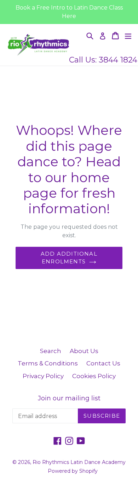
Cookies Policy (94, 376)
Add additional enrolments (69, 257)
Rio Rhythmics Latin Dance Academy (79, 462)
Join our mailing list (69, 398)
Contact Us (103, 363)
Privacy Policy (43, 376)
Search (50, 350)
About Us (84, 350)
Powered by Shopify (73, 471)
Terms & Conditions (48, 363)
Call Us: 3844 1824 (103, 60)
